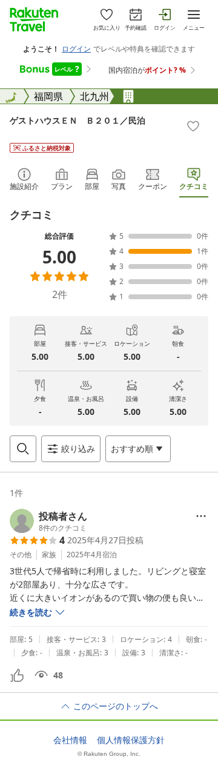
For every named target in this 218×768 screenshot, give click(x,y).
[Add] (193, 126)
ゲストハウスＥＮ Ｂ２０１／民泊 (77, 120)
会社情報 (70, 740)
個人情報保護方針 (131, 740)
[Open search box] (23, 448)
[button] (48, 521)
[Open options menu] (201, 516)
